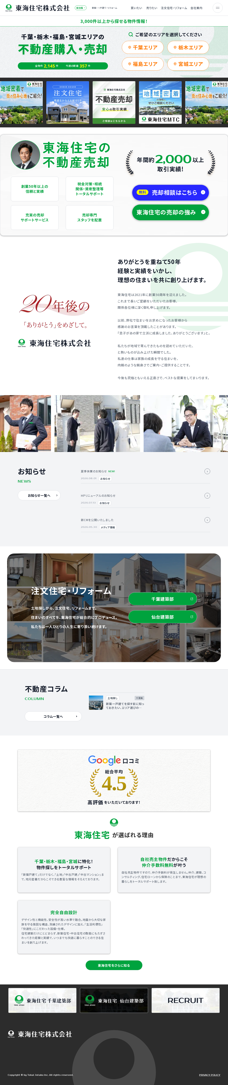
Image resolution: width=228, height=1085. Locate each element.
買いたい (136, 8)
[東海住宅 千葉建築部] (42, 1000)
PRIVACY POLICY (209, 1075)
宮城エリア (190, 63)
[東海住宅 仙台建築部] (114, 1000)
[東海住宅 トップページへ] (37, 7)
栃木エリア (190, 47)
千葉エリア (145, 47)
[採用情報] (186, 1000)
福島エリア (145, 63)
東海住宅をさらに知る (114, 965)
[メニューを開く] (218, 8)
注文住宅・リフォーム (174, 8)
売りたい (151, 8)
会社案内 (196, 8)
